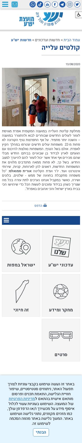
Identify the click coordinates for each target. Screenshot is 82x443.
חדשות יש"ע (21, 40)
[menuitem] (61, 250)
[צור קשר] (15, 4)
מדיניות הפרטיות (22, 399)
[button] (5, 4)
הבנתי (41, 432)
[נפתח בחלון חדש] (77, 4)
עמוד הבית (72, 40)
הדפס (38, 205)
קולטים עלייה (61, 48)
